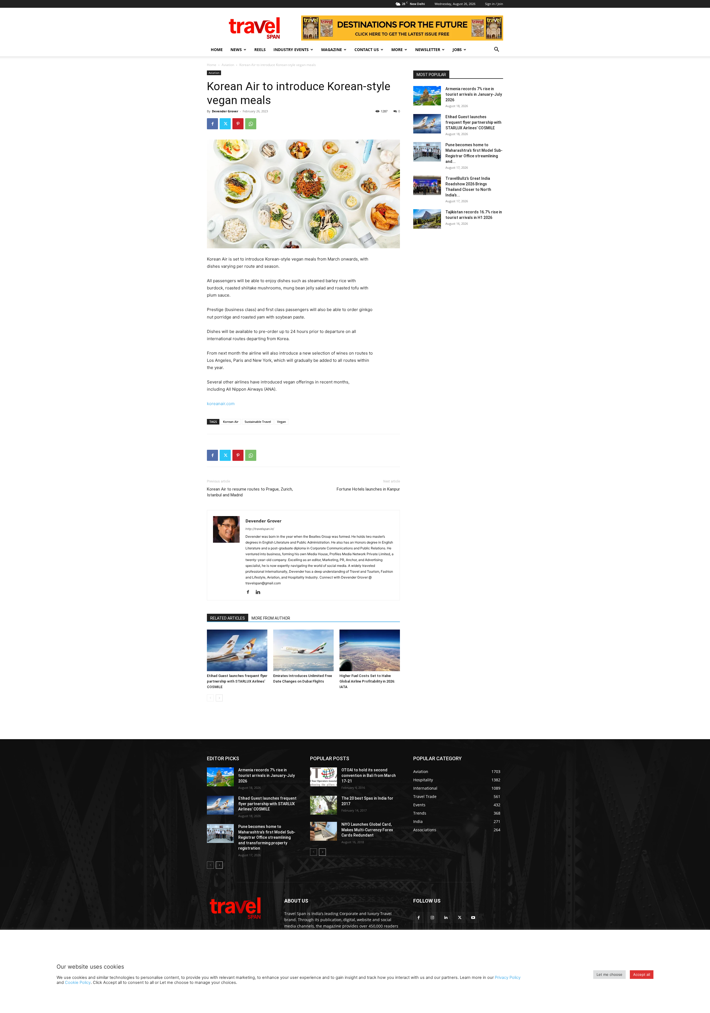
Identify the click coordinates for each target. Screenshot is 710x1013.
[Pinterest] (238, 123)
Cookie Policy (78, 982)
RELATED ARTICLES (227, 618)
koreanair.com (221, 403)
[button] (496, 50)
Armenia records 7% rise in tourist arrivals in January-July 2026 (473, 94)
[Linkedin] (260, 592)
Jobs (457, 49)
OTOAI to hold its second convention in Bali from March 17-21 (368, 775)
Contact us (366, 49)
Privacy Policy (508, 977)
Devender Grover (225, 111)
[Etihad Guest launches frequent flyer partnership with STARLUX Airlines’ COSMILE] (237, 650)
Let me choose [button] (609, 974)
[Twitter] (225, 123)
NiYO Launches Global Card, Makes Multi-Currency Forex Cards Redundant (367, 829)
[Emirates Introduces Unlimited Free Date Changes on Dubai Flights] (303, 650)
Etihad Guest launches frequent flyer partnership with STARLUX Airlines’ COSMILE (237, 681)
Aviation (228, 64)
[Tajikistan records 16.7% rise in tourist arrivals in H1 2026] (427, 219)
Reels (260, 49)
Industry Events (291, 49)
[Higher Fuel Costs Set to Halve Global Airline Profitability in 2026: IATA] (369, 650)
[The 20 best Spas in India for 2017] (323, 805)
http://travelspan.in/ (259, 529)
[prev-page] (210, 697)
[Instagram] (432, 917)
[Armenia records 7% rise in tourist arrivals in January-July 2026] (427, 95)
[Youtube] (473, 917)
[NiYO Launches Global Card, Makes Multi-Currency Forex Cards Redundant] (323, 831)
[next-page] (219, 697)
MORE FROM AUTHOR (271, 618)
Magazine (331, 49)
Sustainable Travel (258, 422)
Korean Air (231, 422)
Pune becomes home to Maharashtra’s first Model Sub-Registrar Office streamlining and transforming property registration (266, 837)
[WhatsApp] (250, 123)
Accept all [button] (641, 974)
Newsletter (427, 49)
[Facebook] (212, 123)
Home (217, 49)
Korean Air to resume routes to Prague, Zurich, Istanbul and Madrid (250, 492)
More (397, 49)
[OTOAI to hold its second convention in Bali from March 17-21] (323, 776)
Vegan (281, 422)
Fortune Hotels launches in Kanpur (368, 489)
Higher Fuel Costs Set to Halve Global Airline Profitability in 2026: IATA (367, 681)
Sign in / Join (494, 4)
